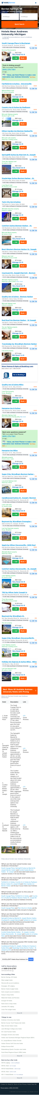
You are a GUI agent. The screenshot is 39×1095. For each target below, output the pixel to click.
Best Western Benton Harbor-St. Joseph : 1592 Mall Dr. (19, 249)
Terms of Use (18, 1084)
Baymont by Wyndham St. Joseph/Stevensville (13, 616)
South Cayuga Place (8, 868)
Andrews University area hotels (10, 1020)
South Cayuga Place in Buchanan (16, 43)
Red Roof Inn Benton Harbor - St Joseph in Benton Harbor (19, 320)
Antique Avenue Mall (7, 1046)
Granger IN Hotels (6, 1001)
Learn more (19, 281)
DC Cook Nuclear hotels (8, 1032)
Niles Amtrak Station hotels (9, 1026)
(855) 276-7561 (9, 69)
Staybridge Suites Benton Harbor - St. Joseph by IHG (18, 178)
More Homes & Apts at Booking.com (17, 366)
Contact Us (4, 1084)
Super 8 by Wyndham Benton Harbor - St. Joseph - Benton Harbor (18, 474)
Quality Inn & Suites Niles (12, 385)
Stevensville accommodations (10, 983)
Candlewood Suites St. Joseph (11, 946)
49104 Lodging (5, 1063)
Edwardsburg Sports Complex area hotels (13, 1049)
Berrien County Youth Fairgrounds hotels (13, 1023)
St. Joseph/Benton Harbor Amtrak (11, 1040)
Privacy (24, 1084)
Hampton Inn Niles (10, 451)
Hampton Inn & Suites (11, 408)
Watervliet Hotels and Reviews (10, 998)
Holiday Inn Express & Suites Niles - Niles (19, 662)
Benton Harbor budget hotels (9, 989)
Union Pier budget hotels (8, 1009)
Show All (19, 1013)
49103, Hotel (5, 1066)
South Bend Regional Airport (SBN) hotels (13, 1052)
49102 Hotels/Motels (7, 1068)
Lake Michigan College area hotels (11, 1029)
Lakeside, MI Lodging (7, 1006)
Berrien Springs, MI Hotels (9, 977)
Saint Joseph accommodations (10, 992)
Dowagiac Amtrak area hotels (10, 1035)
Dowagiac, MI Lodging (8, 986)
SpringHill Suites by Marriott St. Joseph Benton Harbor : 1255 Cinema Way (19, 155)
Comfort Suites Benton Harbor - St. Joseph (17, 226)
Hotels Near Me (32, 1084)
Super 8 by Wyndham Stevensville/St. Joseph (18, 638)
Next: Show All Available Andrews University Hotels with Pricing (17, 690)
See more (23, 417)
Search (31, 959)
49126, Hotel (5, 1071)
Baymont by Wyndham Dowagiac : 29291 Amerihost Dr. (17, 522)
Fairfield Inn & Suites (8, 882)
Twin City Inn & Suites (11, 202)
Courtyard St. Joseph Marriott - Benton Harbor (18, 273)
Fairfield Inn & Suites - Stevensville (17, 84)
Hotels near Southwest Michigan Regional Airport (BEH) (17, 1037)
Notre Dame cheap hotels (9, 1003)
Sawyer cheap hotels (7, 995)
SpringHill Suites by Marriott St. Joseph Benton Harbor (18, 869)
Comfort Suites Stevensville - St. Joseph (19, 569)
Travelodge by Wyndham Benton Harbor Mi (19, 344)
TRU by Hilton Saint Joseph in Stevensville (14, 592)
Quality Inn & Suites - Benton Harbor (17, 297)
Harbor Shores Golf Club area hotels (12, 1043)
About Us (10, 1084)
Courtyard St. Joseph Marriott (10, 920)
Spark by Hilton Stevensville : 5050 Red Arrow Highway (18, 545)
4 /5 (24, 715)
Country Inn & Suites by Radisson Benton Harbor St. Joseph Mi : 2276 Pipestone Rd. (17, 107)
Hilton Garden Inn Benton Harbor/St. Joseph (17, 131)
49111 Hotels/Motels (7, 1074)
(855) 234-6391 (13, 1088)
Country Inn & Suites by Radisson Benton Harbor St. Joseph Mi (19, 883)
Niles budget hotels (7, 980)
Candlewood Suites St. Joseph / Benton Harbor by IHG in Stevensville (19, 498)
